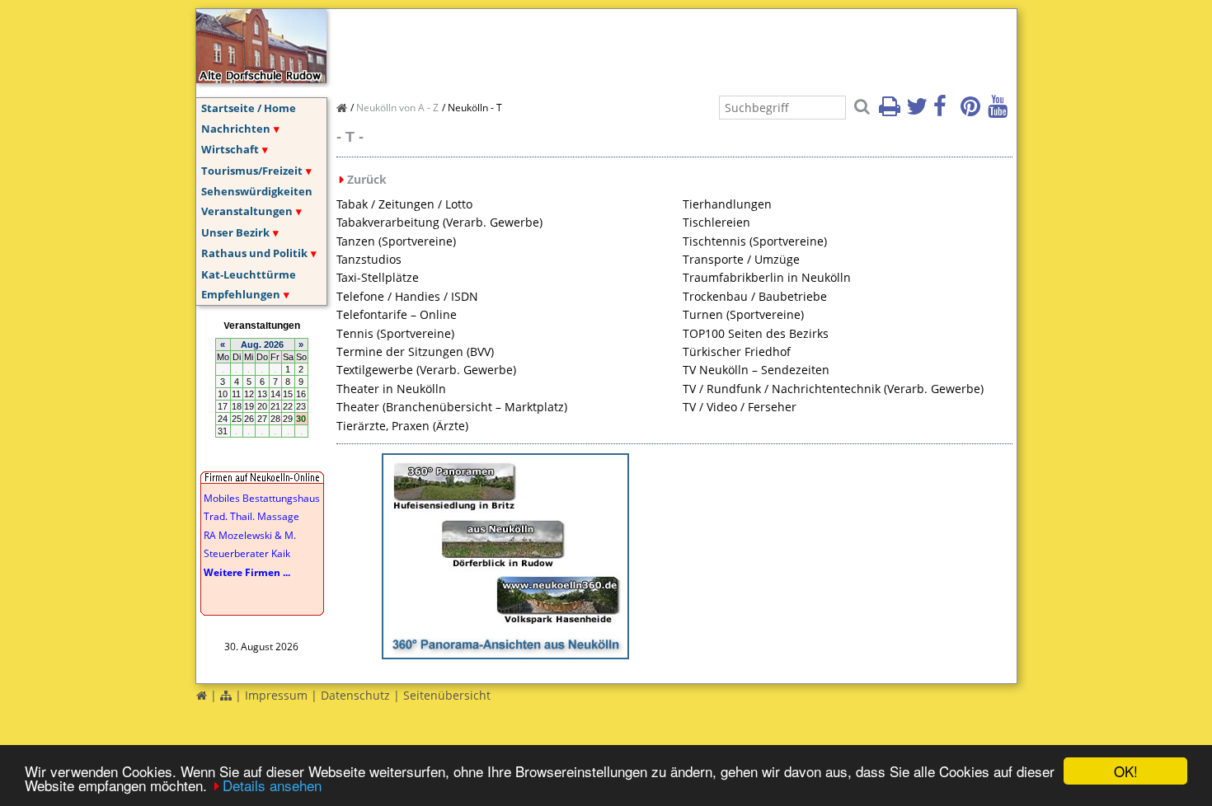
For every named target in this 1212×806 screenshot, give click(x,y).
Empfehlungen (240, 294)
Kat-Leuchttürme (248, 274)
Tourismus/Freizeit (252, 170)
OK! (1126, 771)
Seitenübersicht (447, 695)
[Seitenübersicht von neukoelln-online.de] (226, 695)
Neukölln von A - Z (397, 108)
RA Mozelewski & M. (250, 535)
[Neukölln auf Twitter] (918, 111)
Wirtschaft (230, 149)
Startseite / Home (248, 108)
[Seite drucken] (891, 111)
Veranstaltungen (247, 211)
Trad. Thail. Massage (251, 516)
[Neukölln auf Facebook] (945, 111)
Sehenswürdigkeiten (256, 191)
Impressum (276, 695)
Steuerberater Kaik (247, 553)
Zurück (367, 179)
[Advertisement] (636, 46)
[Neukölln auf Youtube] (1000, 111)
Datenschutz (355, 695)
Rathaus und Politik (254, 253)
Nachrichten (235, 128)
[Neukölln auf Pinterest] (973, 111)
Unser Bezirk (235, 232)
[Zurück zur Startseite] (201, 695)
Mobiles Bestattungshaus (262, 498)
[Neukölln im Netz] (261, 78)
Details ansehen (272, 785)
